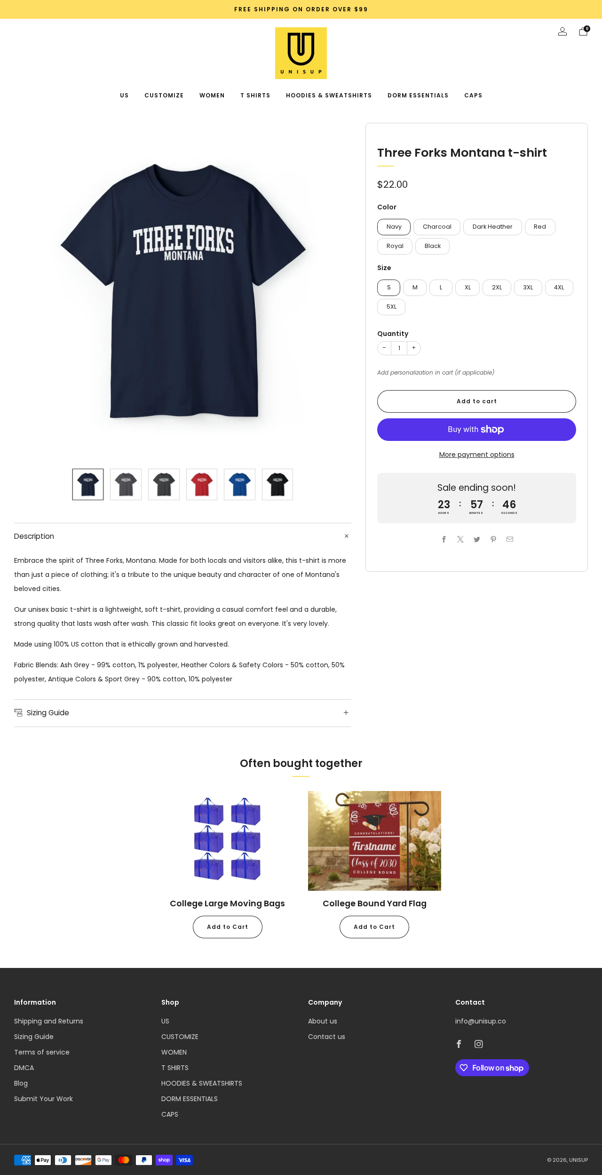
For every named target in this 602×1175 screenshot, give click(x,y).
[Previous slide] (32, 292)
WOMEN (212, 95)
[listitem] (301, 9)
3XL (528, 287)
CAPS (473, 95)
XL (468, 287)
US (124, 95)
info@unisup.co (480, 1021)
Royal (395, 246)
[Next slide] (333, 292)
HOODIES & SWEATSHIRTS (329, 95)
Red (540, 227)
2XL (497, 287)
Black (433, 246)
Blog (21, 1083)
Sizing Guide (34, 1036)
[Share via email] (510, 539)
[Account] (562, 31)
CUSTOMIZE (164, 95)
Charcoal (437, 227)
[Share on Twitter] (477, 539)
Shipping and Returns (48, 1021)
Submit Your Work (43, 1098)
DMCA (24, 1067)
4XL (559, 287)
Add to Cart (227, 927)
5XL (391, 307)
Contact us (326, 1036)
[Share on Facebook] (444, 539)
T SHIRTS (255, 95)
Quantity (392, 333)
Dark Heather (493, 227)
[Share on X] (460, 539)
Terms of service (42, 1052)
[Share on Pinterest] (493, 539)
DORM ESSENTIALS (418, 95)
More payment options (477, 454)
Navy (394, 227)
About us (322, 1021)
